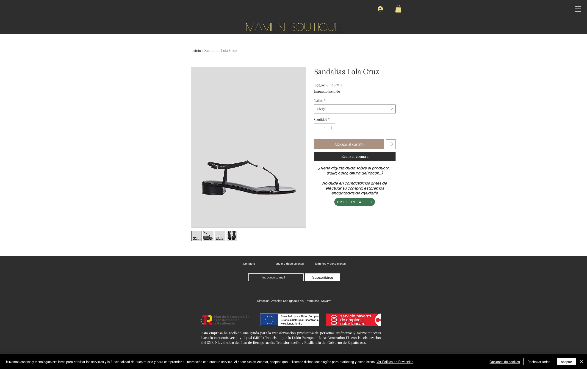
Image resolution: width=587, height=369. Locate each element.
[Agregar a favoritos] (391, 144)
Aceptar (566, 361)
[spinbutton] (325, 128)
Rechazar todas (538, 361)
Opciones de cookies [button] (505, 361)
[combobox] (355, 109)
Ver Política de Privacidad (395, 361)
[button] (578, 9)
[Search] (401, 17)
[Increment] (332, 128)
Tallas (319, 100)
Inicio (196, 50)
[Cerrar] (581, 361)
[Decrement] (318, 128)
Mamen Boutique (293, 26)
